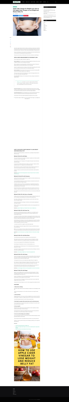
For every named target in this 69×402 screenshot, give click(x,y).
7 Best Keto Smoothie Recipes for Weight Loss (22, 325)
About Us (14, 390)
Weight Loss (45, 30)
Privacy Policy (14, 394)
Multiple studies (19, 81)
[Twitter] (10, 41)
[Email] (10, 46)
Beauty (44, 22)
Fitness (44, 24)
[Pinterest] (10, 45)
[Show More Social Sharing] (29, 15)
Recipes (44, 29)
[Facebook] (10, 39)
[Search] (55, 2)
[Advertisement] (27, 42)
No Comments (31, 13)
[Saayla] (16, 2)
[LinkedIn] (10, 43)
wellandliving (16, 13)
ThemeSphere (38, 399)
